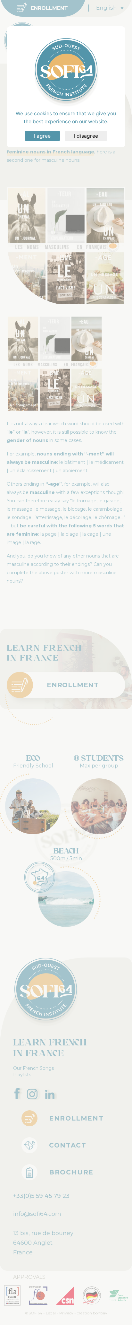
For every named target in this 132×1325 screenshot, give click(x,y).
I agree (42, 136)
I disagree (86, 136)
